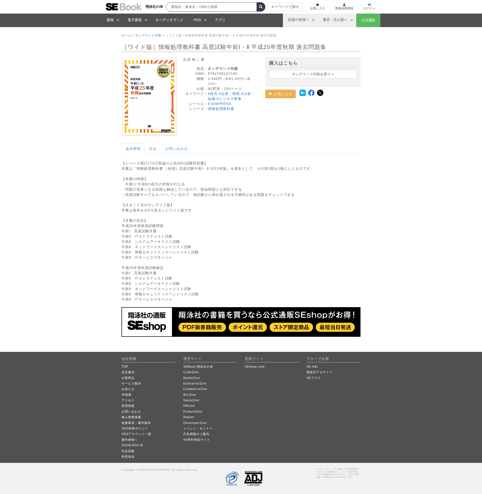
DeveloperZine (195, 423)
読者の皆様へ (298, 20)
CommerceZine (195, 389)
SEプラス (314, 378)
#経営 (213, 94)
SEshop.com (255, 366)
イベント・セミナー (198, 428)
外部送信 (128, 456)
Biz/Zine (189, 395)
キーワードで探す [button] (285, 7)
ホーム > (128, 35)
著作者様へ (130, 440)
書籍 (110, 20)
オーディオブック (169, 20)
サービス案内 (131, 383)
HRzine (189, 406)
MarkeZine (191, 378)
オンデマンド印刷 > (149, 35)
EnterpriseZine (195, 383)
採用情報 (128, 406)
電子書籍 (135, 20)
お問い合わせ (176, 149)
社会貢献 (128, 451)
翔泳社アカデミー (320, 372)
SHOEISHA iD (132, 445)
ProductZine (193, 411)
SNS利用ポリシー (135, 428)
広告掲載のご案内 (196, 434)
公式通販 (368, 20)
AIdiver (189, 417)
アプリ (220, 20)
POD (197, 20)
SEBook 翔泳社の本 (198, 366)
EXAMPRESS (219, 104)
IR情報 (127, 395)
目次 (153, 149)
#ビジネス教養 (229, 99)
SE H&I (312, 366)
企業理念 (128, 378)
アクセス (128, 400)
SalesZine (191, 400)
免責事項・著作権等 (136, 423)
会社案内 (128, 372)
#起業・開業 (229, 94)
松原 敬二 (191, 60)
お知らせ (128, 389)
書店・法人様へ (335, 20)
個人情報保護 (131, 417)
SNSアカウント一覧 (136, 434)
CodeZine (191, 372)
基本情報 (133, 149)
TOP (125, 366)
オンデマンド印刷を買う (312, 74)
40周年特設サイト (196, 440)
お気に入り (282, 94)
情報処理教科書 (221, 109)
